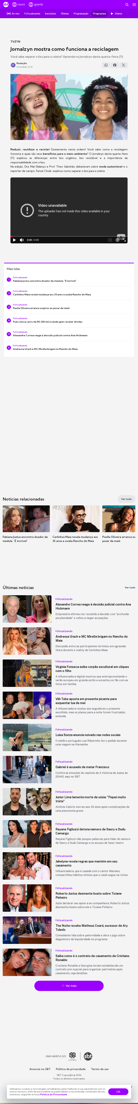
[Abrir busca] (127, 4)
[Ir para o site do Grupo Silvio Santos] (63, 1056)
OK (118, 1091)
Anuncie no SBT (39, 1069)
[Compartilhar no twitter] (123, 65)
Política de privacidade (71, 1069)
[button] (26, 527)
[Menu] (134, 4)
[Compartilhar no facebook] (115, 65)
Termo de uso (100, 1069)
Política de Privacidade (53, 1094)
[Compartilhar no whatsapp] (106, 65)
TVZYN (15, 41)
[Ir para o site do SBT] (88, 1056)
